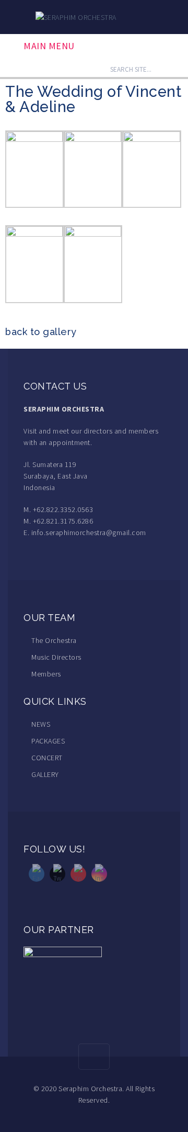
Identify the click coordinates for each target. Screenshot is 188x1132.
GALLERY (45, 774)
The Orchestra (54, 640)
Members (46, 674)
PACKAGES (48, 741)
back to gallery (41, 331)
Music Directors (56, 657)
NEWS (40, 724)
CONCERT (47, 757)
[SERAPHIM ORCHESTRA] (76, 16)
